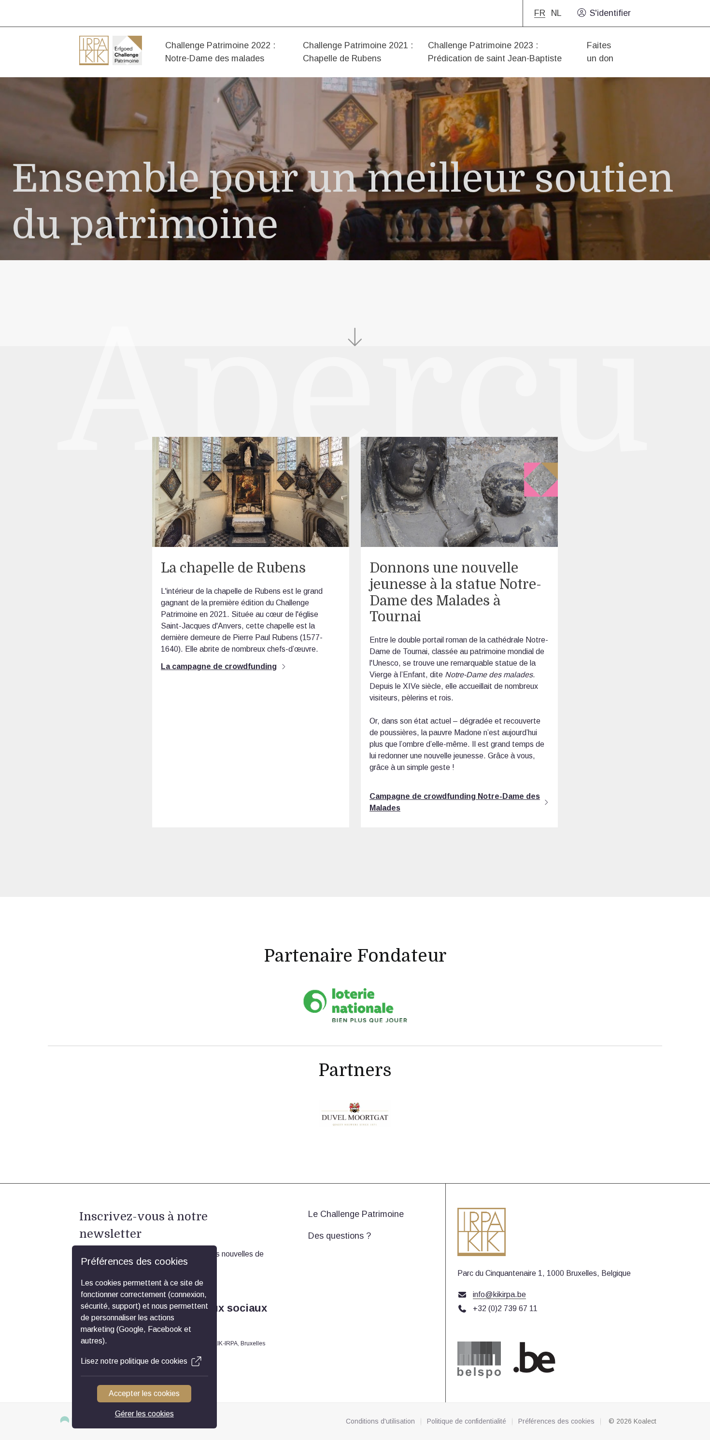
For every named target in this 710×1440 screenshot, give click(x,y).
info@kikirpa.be (499, 1295)
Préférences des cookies (556, 1421)
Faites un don (600, 52)
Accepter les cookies (144, 1393)
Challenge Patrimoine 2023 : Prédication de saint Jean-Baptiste (495, 52)
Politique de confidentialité (466, 1421)
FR (539, 13)
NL (556, 13)
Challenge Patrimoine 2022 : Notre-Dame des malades (220, 52)
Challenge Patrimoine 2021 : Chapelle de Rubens (358, 52)
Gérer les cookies (144, 1414)
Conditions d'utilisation (380, 1421)
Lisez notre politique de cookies (134, 1361)
